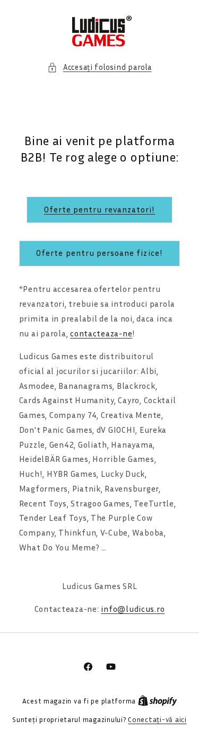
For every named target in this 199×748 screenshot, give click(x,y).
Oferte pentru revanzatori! (99, 209)
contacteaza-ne (101, 333)
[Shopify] (157, 701)
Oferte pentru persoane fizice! (99, 253)
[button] (99, 67)
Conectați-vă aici (157, 719)
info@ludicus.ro (133, 609)
